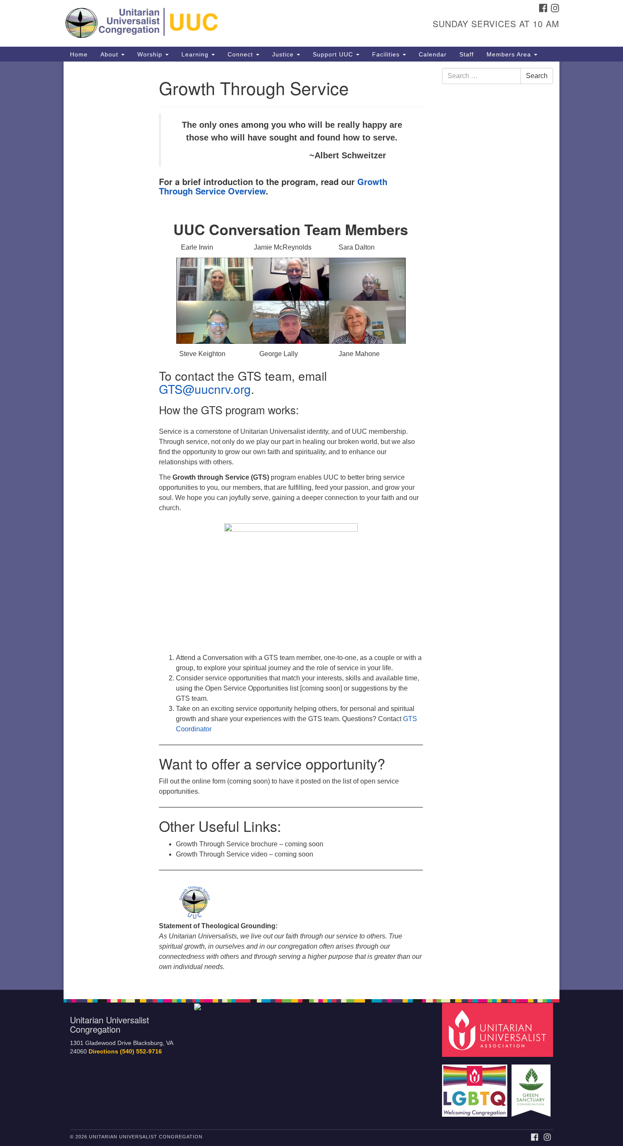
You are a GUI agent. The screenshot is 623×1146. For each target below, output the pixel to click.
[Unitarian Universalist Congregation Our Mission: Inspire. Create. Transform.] (208, 23)
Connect (241, 54)
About (110, 54)
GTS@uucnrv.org (205, 388)
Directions (103, 1051)
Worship (150, 54)
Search (537, 75)
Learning (196, 54)
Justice (284, 54)
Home (79, 54)
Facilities (387, 54)
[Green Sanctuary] (532, 1086)
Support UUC (334, 54)
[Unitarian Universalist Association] (499, 1029)
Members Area (510, 54)
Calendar (433, 54)
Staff (466, 54)
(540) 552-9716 (141, 1051)
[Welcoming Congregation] (476, 1086)
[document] (311, 526)
